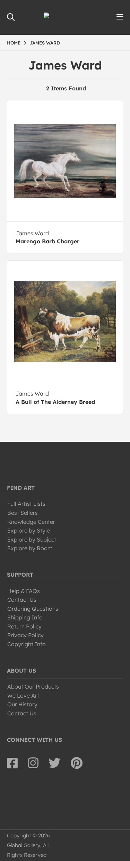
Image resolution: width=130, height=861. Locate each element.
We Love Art (23, 695)
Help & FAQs (23, 590)
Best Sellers (22, 512)
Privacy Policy (25, 635)
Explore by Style (28, 530)
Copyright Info (26, 644)
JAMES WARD (45, 43)
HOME (13, 43)
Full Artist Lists (26, 503)
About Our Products (33, 686)
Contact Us (21, 599)
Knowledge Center (31, 521)
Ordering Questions (32, 608)
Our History (22, 704)
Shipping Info (25, 617)
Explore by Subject (31, 539)
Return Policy (24, 626)
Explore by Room (30, 548)
